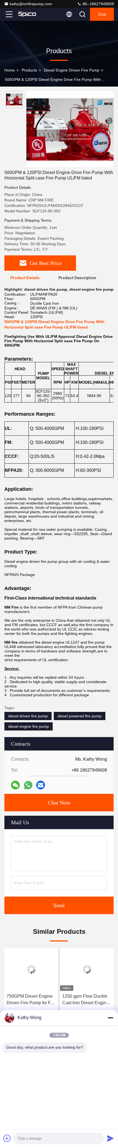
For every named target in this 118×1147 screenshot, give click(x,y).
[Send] (110, 1138)
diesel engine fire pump (28, 726)
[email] (40, 785)
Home (9, 70)
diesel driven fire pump (28, 716)
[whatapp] (28, 785)
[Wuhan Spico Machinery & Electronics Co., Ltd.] (27, 14)
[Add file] (7, 1138)
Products (29, 70)
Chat (102, 14)
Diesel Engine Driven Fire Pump (71, 70)
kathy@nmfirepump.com (31, 4)
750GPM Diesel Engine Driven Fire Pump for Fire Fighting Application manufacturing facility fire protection (31, 1000)
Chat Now (59, 803)
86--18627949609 (98, 4)
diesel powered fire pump (80, 716)
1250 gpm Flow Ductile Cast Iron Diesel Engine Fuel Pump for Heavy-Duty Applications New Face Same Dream (85, 1000)
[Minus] (110, 1017)
